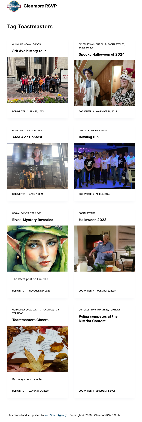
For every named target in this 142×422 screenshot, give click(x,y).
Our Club (17, 44)
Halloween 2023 (92, 220)
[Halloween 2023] (104, 249)
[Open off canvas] (133, 6)
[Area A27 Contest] (37, 166)
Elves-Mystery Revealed (33, 220)
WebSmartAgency (56, 415)
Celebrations (87, 44)
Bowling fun (89, 137)
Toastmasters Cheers (30, 320)
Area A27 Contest (27, 137)
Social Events (32, 44)
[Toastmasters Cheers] (37, 349)
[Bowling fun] (104, 166)
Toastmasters (33, 130)
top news (35, 213)
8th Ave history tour (29, 51)
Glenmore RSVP (40, 6)
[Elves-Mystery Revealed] (37, 249)
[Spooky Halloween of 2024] (104, 83)
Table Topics (86, 47)
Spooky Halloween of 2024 (102, 54)
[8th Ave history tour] (37, 80)
